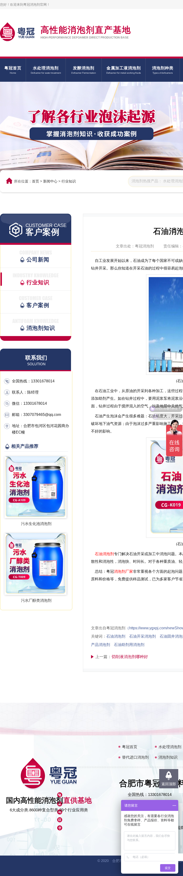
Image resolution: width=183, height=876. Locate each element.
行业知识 (68, 181)
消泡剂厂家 (123, 571)
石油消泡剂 (104, 554)
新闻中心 (50, 181)
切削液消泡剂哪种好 (130, 657)
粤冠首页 (129, 747)
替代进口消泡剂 (135, 757)
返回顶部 (169, 784)
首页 (35, 181)
